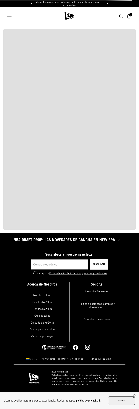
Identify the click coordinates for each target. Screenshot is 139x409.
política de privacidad (88, 400)
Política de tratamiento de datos (65, 273)
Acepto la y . (73, 273)
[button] (69, 240)
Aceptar (121, 400)
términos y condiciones (95, 273)
